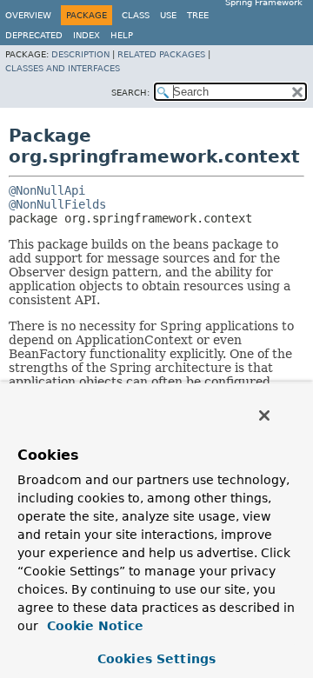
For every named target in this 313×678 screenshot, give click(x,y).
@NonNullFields (57, 204)
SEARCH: (130, 92)
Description (80, 54)
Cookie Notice (93, 626)
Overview (28, 15)
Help (121, 35)
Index (86, 35)
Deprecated (34, 35)
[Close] (264, 415)
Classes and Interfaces (62, 68)
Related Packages (161, 54)
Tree (198, 15)
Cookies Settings (156, 659)
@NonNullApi (47, 190)
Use (168, 15)
